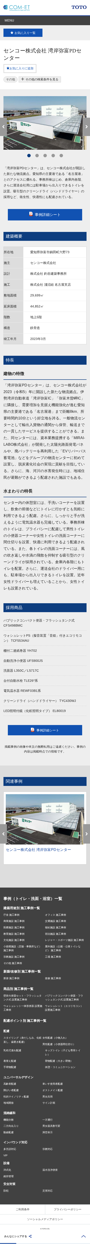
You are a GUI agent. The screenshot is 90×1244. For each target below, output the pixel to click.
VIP (5, 1155)
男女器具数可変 (51, 1125)
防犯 (6, 1190)
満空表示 (47, 1132)
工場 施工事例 (53, 956)
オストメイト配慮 (52, 1090)
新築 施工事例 (11, 978)
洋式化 (7, 1169)
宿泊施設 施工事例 (55, 933)
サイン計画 (48, 1102)
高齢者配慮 (9, 1083)
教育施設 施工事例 (13, 933)
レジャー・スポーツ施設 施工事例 (64, 940)
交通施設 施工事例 (55, 921)
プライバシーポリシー (67, 1209)
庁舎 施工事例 (11, 914)
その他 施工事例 (12, 963)
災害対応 (47, 1190)
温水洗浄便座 (50, 1169)
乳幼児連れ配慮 (12, 1050)
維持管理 (8, 1176)
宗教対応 (47, 1149)
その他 (10, 79)
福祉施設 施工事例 (55, 927)
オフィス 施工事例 (55, 914)
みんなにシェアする (15, 1236)
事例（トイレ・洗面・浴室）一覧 (32, 898)
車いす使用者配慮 (52, 1083)
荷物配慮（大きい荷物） (59, 1060)
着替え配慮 (9, 1060)
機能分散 (8, 1119)
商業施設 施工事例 (13, 921)
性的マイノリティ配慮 (16, 1096)
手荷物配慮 (9, 1067)
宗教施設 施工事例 (13, 956)
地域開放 (8, 1102)
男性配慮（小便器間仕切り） (58, 1044)
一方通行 (47, 1119)
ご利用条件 (23, 1209)
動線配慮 (8, 1132)
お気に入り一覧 (25, 33)
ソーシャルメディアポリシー (45, 1219)
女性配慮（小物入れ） (55, 1037)
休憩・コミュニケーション (60, 1067)
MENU (9, 20)
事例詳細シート (48, 215)
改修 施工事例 (53, 978)
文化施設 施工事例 (13, 940)
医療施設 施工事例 (13, 927)
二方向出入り (11, 1125)
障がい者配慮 (11, 1090)
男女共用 (47, 1096)
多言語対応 (9, 1149)
